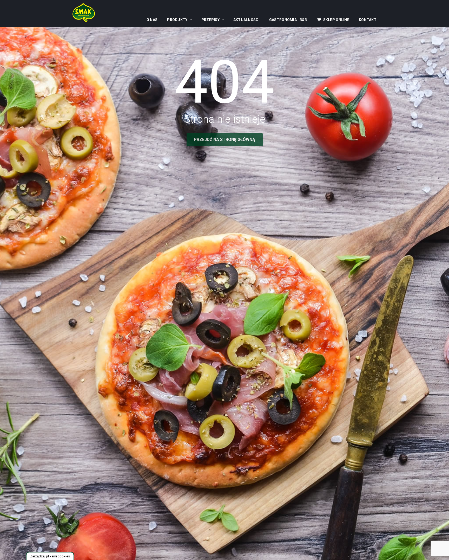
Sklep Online (336, 20)
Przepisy (210, 20)
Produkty (177, 20)
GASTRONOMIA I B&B (288, 20)
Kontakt (368, 20)
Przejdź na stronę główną (224, 139)
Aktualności (246, 20)
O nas (152, 20)
